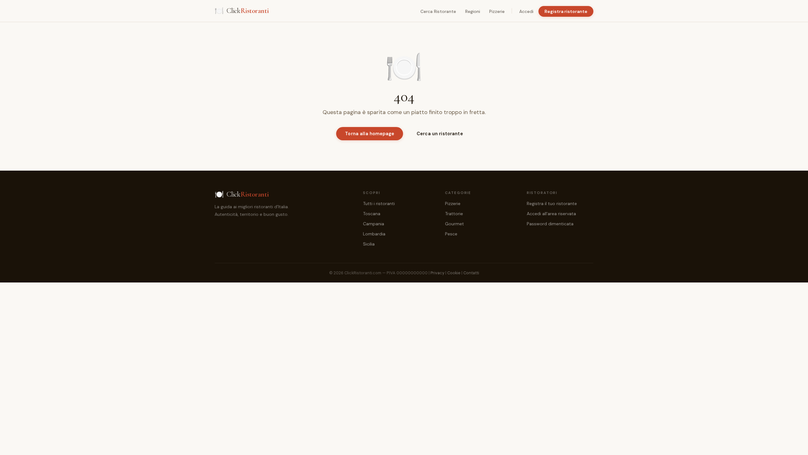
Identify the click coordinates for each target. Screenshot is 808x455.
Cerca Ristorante (438, 11)
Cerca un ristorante (440, 133)
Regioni (472, 11)
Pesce (451, 234)
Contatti (471, 273)
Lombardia (374, 234)
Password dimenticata (550, 224)
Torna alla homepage (369, 133)
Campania (373, 224)
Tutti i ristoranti (379, 203)
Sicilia (369, 244)
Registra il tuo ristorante (552, 203)
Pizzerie (497, 11)
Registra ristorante (565, 11)
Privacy (437, 273)
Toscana (371, 213)
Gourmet (454, 224)
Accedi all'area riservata (551, 213)
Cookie (453, 273)
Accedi (526, 11)
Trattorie (454, 213)
